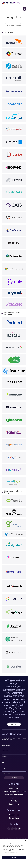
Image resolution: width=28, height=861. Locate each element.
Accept (14, 857)
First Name (5, 751)
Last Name (5, 756)
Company (4, 768)
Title (3, 762)
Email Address (6, 745)
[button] (25, 841)
